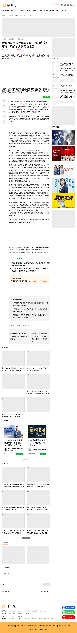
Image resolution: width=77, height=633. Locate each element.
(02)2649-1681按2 (32, 611)
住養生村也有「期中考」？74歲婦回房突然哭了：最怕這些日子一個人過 (38, 532)
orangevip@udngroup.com (16, 611)
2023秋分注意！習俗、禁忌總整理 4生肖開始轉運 (38, 369)
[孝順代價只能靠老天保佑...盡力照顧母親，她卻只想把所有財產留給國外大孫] (38, 381)
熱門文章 (55, 58)
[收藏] (4, 116)
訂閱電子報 (26, 619)
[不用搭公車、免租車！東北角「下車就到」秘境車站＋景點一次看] (55, 70)
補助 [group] (25, 16)
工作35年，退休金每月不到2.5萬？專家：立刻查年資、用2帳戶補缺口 (67, 75)
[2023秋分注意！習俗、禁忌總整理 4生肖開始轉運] (38, 358)
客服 (18, 626)
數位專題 (55, 10)
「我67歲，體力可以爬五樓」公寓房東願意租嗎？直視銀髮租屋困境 (13, 532)
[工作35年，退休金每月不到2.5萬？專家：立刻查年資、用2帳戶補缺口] (55, 75)
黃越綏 (12, 326)
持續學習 (13, 10)
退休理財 (6, 10)
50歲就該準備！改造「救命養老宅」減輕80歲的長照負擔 (13, 508)
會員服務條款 (42, 619)
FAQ (15, 626)
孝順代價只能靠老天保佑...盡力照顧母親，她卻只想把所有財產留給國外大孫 (38, 392)
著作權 (35, 626)
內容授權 (27, 613)
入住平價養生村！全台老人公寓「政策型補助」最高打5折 (67, 97)
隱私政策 (50, 619)
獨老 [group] (30, 16)
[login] (70, 5)
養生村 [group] (5, 16)
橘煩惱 (42, 10)
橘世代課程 (12, 616)
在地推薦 (21, 10)
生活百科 (28, 10)
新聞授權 (23, 626)
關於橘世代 (12, 613)
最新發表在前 (45, 591)
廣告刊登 (20, 613)
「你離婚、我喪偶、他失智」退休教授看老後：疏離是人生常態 (13, 485)
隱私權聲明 (41, 626)
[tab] (23, 459)
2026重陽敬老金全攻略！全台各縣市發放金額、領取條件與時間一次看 (67, 64)
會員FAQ (20, 616)
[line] (64, 5)
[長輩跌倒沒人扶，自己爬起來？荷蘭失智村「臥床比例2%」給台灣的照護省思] (38, 474)
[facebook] (61, 5)
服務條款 (30, 626)
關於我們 (61, 626)
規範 (3, 585)
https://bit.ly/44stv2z (39, 281)
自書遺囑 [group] (18, 16)
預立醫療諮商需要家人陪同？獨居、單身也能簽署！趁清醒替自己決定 (38, 508)
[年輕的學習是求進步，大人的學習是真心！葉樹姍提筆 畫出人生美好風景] (13, 358)
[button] (73, 5)
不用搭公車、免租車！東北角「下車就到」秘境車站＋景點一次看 (67, 69)
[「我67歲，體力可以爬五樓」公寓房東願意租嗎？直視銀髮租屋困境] (13, 520)
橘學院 (48, 10)
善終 (18, 326)
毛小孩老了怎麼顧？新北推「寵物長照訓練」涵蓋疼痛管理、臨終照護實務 (67, 91)
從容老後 (20, 39)
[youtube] (68, 5)
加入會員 (11, 619)
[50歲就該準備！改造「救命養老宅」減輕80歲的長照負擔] (13, 497)
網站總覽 (67, 626)
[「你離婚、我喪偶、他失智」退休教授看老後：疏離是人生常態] (13, 474)
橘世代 (4, 39)
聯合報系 (48, 626)
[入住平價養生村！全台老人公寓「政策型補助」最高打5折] (55, 97)
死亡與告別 (26, 326)
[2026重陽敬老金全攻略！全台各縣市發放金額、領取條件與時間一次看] (55, 64)
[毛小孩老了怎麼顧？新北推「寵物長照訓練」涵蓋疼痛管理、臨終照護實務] (55, 92)
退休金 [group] (11, 16)
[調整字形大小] (4, 121)
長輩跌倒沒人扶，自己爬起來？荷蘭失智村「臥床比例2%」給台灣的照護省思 (38, 485)
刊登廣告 (9, 626)
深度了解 (8, 454)
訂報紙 (55, 626)
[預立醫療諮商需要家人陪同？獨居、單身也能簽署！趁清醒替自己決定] (38, 497)
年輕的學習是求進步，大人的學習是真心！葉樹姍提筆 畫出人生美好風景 (13, 369)
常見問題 (34, 619)
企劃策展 (63, 10)
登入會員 (18, 619)
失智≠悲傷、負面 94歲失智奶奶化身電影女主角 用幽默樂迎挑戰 (13, 415)
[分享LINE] (4, 106)
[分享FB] (4, 100)
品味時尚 (36, 10)
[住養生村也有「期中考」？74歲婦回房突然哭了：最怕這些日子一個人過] (38, 520)
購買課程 (57, 4)
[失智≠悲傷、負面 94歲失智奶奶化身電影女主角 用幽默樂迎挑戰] (13, 404)
